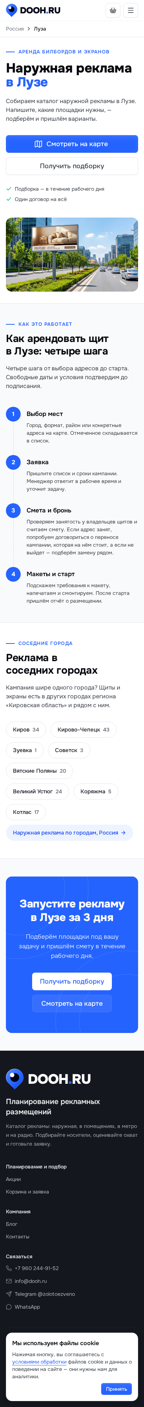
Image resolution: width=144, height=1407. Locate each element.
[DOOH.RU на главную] (33, 10)
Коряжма (96, 791)
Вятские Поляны (39, 771)
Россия (15, 28)
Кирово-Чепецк (84, 729)
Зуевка (25, 750)
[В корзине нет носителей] (113, 10)
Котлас (26, 812)
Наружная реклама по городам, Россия (65, 832)
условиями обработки (39, 1361)
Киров (26, 729)
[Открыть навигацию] (130, 10)
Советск (69, 750)
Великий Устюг (37, 791)
